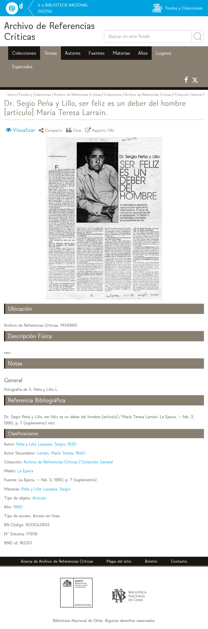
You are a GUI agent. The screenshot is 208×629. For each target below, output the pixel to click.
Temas (50, 53)
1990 (17, 506)
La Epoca (25, 470)
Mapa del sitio (118, 561)
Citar (77, 130)
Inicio (12, 94)
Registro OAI (103, 130)
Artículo (39, 497)
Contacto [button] (179, 561)
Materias (121, 53)
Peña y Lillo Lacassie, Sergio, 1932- (47, 444)
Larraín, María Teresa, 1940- (61, 453)
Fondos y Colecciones (35, 94)
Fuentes (97, 53)
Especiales (22, 67)
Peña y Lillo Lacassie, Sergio (45, 489)
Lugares (163, 53)
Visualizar (24, 129)
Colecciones (24, 53)
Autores (72, 53)
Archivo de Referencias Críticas (49, 30)
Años (143, 53)
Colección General (188, 94)
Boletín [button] (151, 561)
